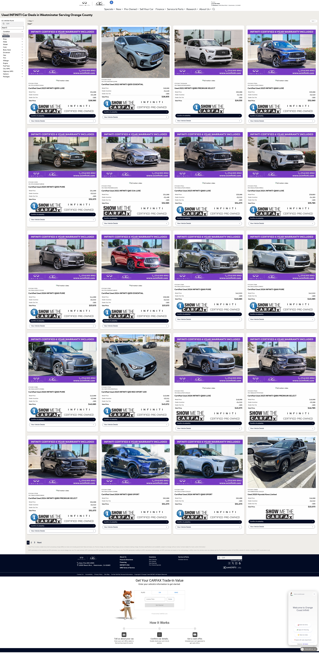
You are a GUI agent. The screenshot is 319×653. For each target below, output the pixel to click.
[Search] (3, 23)
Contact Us (80, 574)
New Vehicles (153, 559)
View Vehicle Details (38, 121)
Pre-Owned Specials (155, 565)
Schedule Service (183, 559)
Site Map (107, 574)
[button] (111, 2)
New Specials (153, 563)
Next (39, 542)
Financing (123, 562)
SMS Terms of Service (127, 568)
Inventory (152, 557)
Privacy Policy (98, 574)
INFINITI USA (124, 565)
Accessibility (89, 574)
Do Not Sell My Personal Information (122, 574)
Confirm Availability (37, 116)
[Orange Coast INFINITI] (92, 3)
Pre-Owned (152, 561)
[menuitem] (13, 34)
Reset (4, 28)
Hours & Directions (126, 559)
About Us (123, 557)
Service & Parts (183, 557)
